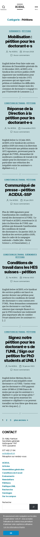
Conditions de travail (14, 103)
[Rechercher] (33, 507)
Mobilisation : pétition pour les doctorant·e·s (20, 41)
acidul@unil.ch (8, 453)
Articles (6, 466)
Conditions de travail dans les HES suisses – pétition (20, 267)
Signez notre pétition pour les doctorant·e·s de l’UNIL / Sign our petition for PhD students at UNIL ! (20, 349)
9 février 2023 (28, 278)
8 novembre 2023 (28, 128)
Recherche (7, 489)
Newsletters (8, 479)
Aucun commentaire (22, 55)
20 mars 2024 (28, 52)
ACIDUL (15, 52)
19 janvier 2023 (28, 366)
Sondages (7, 493)
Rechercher (6, 502)
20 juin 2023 (28, 200)
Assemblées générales (13, 469)
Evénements (15, 31)
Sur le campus (9, 496)
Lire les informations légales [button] (14, 527)
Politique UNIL (8, 486)
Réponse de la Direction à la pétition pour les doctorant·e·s (20, 115)
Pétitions (26, 31)
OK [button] (11, 533)
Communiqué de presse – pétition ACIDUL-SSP (20, 190)
